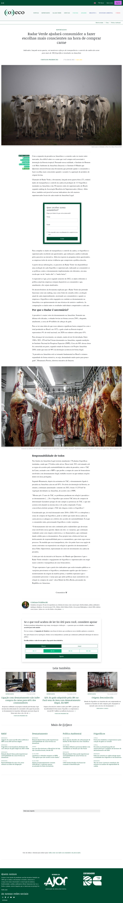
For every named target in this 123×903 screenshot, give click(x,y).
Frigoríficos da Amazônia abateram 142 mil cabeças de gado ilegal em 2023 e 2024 (15, 747)
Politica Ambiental (116, 22)
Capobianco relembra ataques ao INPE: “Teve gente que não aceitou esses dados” (46, 756)
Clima (107, 22)
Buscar (102, 3)
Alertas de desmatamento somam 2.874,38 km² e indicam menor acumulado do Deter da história (43, 764)
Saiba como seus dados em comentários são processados (64, 853)
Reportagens (46, 13)
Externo (65, 760)
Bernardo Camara (102, 708)
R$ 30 (52, 651)
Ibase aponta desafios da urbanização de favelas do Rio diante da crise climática (76, 740)
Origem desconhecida (102, 697)
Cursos (118, 13)
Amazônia (26, 168)
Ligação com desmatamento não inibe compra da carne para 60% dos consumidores (20, 700)
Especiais (67, 13)
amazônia (27, 158)
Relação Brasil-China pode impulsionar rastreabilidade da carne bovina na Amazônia (14, 755)
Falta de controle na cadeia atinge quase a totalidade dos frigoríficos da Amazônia (107, 756)
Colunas (75, 13)
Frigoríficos (26, 162)
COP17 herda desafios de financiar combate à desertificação (74, 763)
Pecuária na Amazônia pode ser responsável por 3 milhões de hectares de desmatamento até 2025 (107, 748)
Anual (79, 646)
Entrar (4, 900)
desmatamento (25, 160)
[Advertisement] (108, 395)
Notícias (36, 13)
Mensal (43, 646)
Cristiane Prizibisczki (49, 60)
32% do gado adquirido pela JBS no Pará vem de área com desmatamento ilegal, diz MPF (61, 700)
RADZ (27, 166)
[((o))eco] (14, 13)
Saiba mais (4, 890)
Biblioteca (92, 13)
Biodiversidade (99, 22)
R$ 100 (88, 651)
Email (48, 224)
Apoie (118, 3)
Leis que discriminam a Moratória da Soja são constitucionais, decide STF (46, 749)
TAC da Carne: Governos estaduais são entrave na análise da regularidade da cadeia (106, 764)
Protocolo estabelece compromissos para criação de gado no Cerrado (107, 740)
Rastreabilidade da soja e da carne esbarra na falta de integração (12, 763)
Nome (48, 217)
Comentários (60, 592)
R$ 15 (34, 651)
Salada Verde (57, 13)
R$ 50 (70, 651)
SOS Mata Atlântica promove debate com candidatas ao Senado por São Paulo (76, 747)
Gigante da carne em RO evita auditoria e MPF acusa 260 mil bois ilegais (15, 740)
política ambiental (25, 164)
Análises (83, 13)
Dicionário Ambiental (106, 13)
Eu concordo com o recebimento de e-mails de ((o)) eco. (63, 233)
